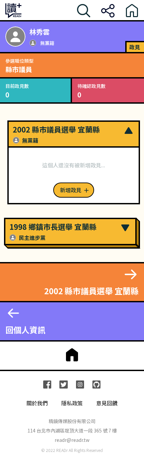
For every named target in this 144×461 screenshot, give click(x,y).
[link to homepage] (72, 355)
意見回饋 (107, 403)
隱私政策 (72, 403)
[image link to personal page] (15, 37)
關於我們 (37, 403)
